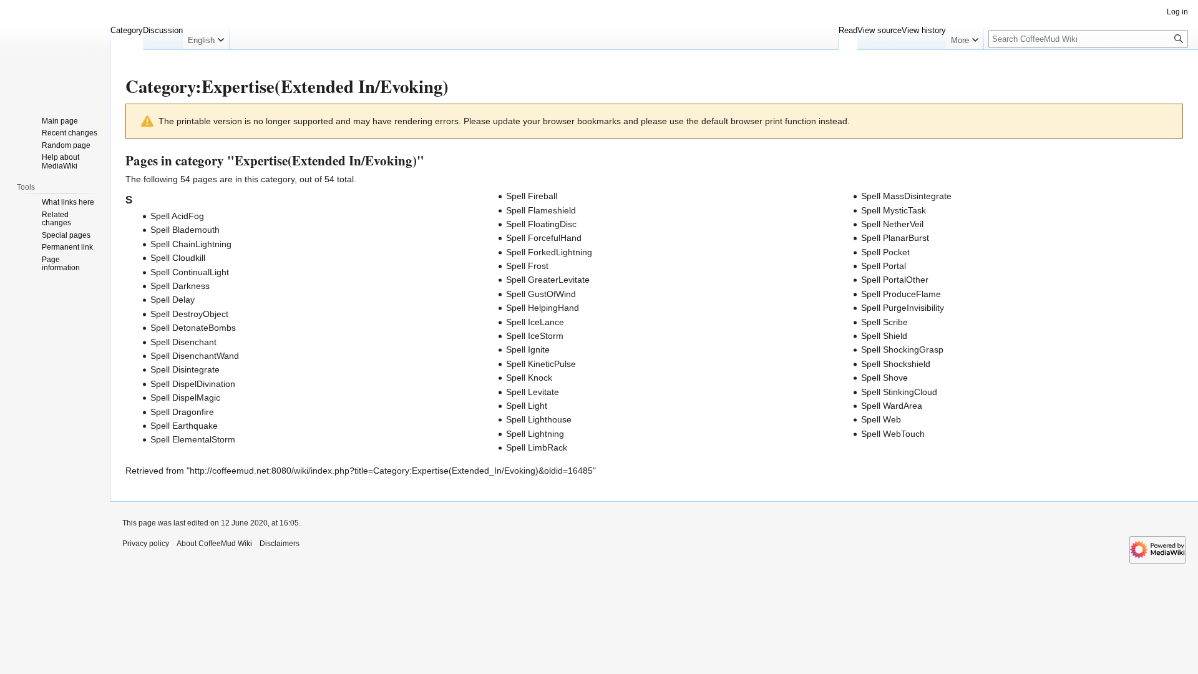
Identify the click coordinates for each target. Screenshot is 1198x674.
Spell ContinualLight (189, 272)
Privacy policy (145, 543)
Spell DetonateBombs (193, 328)
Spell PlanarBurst (895, 238)
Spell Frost (527, 266)
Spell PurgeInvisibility (902, 308)
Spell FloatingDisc (541, 224)
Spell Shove (884, 378)
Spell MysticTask (893, 210)
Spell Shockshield (895, 364)
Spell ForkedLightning (549, 252)
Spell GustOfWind (541, 294)
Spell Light (526, 406)
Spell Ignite (528, 349)
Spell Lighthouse (539, 419)
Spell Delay (172, 300)
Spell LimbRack (536, 447)
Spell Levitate (532, 392)
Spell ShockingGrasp (902, 349)
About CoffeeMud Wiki (214, 543)
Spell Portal (883, 266)
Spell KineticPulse (541, 364)
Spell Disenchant (183, 342)
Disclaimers (280, 543)
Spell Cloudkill (177, 258)
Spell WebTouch (893, 434)
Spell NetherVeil (892, 224)
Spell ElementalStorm (192, 439)
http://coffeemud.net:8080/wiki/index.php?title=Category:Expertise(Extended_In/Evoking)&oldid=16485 (391, 471)
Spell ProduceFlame (901, 294)
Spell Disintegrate (185, 369)
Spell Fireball (531, 196)
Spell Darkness (180, 286)
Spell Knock (529, 378)
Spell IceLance (535, 322)
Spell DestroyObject (189, 314)
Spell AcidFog (177, 216)
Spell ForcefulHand (544, 238)
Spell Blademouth (185, 230)
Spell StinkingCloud (899, 392)
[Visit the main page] (55, 50)
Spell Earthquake (184, 426)
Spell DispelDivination (192, 384)
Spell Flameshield (541, 210)
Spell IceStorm (534, 336)
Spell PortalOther (894, 280)
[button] (206, 37)
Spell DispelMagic (185, 398)
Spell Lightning (535, 434)
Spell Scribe (884, 322)
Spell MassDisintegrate (906, 196)
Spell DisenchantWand (194, 356)
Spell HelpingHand (542, 308)
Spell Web (881, 419)
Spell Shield (884, 336)
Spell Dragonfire (182, 412)
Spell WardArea (891, 406)
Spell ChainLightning (190, 244)
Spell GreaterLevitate (548, 280)
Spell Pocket (885, 252)
